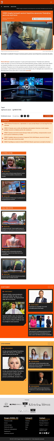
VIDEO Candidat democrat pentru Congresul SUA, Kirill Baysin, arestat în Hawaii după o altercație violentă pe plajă (26, 138)
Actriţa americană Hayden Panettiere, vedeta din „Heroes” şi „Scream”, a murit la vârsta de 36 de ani (13, 352)
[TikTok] (48, 433)
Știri (26, 429)
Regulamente (7, 431)
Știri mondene (5, 344)
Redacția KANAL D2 (10, 18)
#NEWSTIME (17, 110)
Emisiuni (27, 423)
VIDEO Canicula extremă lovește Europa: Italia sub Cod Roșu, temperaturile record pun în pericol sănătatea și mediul (27, 133)
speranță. (28, 70)
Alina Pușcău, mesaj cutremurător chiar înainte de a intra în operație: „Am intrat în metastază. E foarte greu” (39, 365)
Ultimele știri (7, 153)
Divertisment (5, 287)
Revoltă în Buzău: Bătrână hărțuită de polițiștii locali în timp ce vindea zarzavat (13, 276)
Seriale (27, 425)
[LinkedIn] (46, 433)
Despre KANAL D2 (11, 418)
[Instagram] (42, 433)
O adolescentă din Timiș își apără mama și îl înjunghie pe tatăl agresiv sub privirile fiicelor (13, 229)
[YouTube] (44, 433)
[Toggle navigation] (51, 2)
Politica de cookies (8, 427)
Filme (26, 427)
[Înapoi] (49, 287)
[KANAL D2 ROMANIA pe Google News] (16, 116)
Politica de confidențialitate (10, 429)
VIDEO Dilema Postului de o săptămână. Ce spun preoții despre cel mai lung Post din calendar (28, 124)
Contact (6, 423)
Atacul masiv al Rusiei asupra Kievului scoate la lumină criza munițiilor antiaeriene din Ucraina (13, 175)
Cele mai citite (7, 208)
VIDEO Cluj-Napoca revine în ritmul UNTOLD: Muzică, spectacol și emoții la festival (27, 142)
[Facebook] (40, 433)
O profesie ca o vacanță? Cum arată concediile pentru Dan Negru (38, 307)
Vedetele (27, 421)
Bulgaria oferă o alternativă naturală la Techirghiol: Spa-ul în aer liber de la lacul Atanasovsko (12, 253)
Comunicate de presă (9, 433)
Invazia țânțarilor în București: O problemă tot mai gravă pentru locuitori (13, 198)
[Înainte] (52, 287)
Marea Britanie (5, 62)
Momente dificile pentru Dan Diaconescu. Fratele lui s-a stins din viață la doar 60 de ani (39, 389)
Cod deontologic (8, 425)
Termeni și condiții (8, 421)
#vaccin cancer (7, 110)
